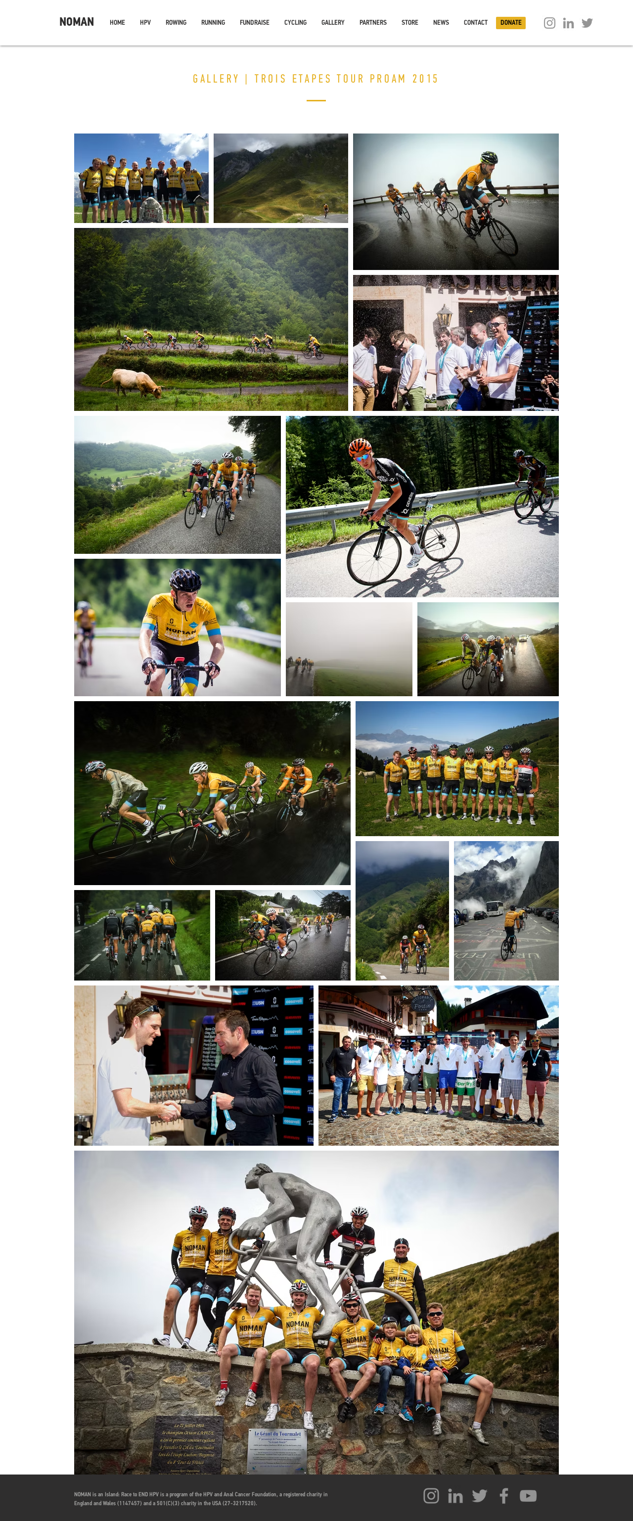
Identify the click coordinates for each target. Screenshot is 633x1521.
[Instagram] (549, 23)
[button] (145, 23)
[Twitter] (587, 23)
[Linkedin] (568, 23)
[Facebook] (504, 1495)
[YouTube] (528, 1495)
